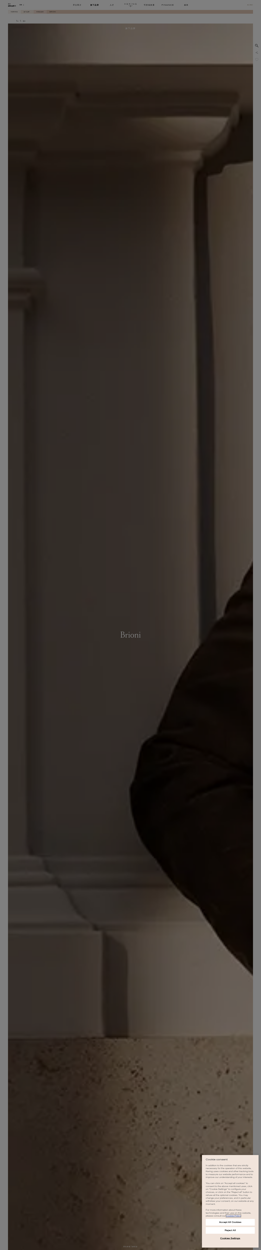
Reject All (230, 1230)
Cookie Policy (233, 1216)
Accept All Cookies (230, 1222)
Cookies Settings (230, 1238)
